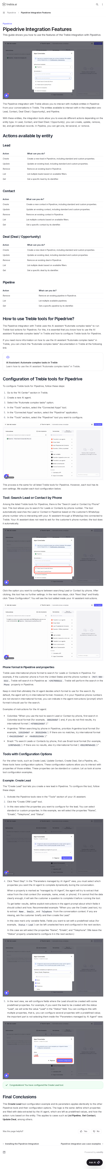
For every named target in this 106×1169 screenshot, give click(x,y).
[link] (53, 361)
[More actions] (102, 4)
